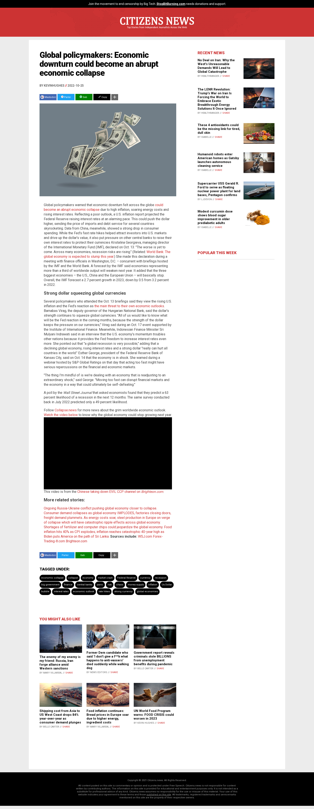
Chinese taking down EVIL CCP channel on (120, 492)
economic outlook (83, 591)
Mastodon (50, 97)
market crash (105, 577)
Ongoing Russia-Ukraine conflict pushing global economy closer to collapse (100, 508)
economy (87, 577)
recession (160, 577)
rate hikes (104, 591)
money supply (136, 584)
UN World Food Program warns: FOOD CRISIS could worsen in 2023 (154, 714)
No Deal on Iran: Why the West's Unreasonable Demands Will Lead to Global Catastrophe (216, 66)
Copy (104, 97)
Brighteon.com (76, 541)
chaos (119, 584)
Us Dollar (167, 584)
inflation (152, 584)
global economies (147, 591)
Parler (67, 97)
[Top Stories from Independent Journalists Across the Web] (157, 30)
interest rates (61, 591)
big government (50, 584)
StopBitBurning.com (171, 4)
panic (100, 584)
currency (145, 577)
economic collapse (52, 577)
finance (68, 584)
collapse (73, 577)
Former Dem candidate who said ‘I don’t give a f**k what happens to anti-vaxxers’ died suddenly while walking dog (108, 660)
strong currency (123, 591)
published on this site (159, 794)
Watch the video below (61, 415)
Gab (84, 97)
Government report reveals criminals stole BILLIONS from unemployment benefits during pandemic (154, 658)
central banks (84, 584)
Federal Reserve (126, 577)
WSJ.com (145, 536)
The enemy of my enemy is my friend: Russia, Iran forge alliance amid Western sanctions (60, 662)
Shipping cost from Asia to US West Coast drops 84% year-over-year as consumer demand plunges (60, 716)
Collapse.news (66, 410)
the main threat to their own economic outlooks (129, 306)
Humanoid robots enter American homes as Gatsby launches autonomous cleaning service (218, 160)
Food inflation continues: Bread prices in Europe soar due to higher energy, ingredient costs (108, 716)
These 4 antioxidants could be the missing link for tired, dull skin (219, 129)
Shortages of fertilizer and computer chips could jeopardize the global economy (103, 527)
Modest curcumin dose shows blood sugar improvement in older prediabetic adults (215, 217)
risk (110, 584)
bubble (45, 591)
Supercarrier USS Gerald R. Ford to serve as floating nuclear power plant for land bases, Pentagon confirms (219, 189)
